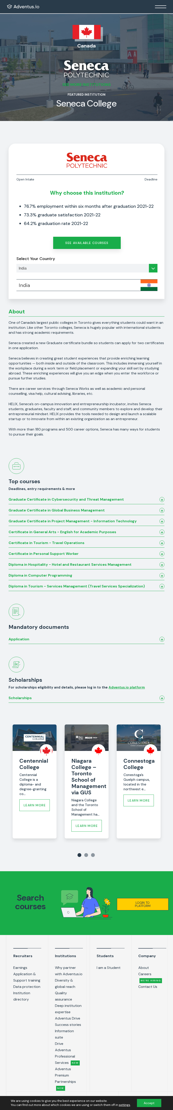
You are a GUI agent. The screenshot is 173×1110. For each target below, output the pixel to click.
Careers (149, 977)
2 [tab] (86, 855)
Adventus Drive (67, 1018)
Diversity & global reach (65, 983)
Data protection (26, 986)
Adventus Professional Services (66, 1056)
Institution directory (21, 996)
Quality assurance (63, 996)
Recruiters (22, 956)
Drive (59, 1043)
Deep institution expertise (68, 1008)
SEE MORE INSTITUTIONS (86, 84)
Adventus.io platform (127, 687)
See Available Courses (86, 243)
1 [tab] (79, 855)
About (143, 967)
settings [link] (124, 1105)
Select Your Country (35, 258)
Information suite (64, 1034)
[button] (142, 904)
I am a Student (109, 967)
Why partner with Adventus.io (68, 970)
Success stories (68, 1024)
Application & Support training (26, 977)
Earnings (20, 967)
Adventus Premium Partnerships (65, 1078)
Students (105, 956)
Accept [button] (149, 1103)
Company (147, 956)
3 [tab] (93, 855)
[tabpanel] (35, 781)
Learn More (35, 805)
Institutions (65, 956)
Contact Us (147, 986)
